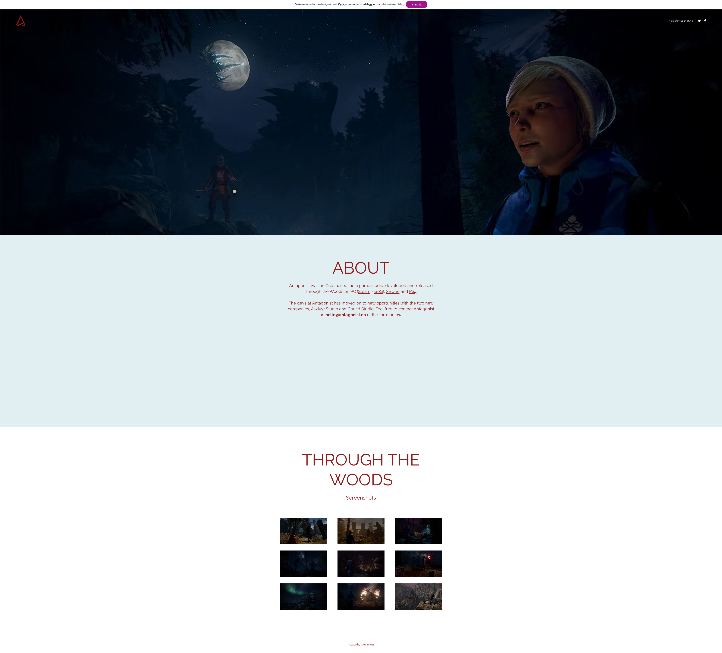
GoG (378, 291)
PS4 (412, 291)
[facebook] (705, 21)
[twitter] (699, 21)
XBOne (393, 291)
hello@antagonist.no (681, 20)
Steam (364, 291)
